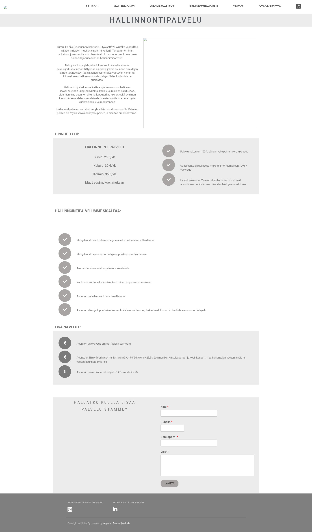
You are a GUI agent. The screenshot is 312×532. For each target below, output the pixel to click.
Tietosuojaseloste (121, 523)
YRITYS (238, 6)
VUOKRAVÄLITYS (162, 6)
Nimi (164, 407)
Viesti (164, 451)
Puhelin (166, 422)
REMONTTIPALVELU (203, 6)
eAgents (107, 523)
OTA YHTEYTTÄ (270, 6)
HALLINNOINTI (124, 6)
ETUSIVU (92, 6)
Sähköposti (169, 437)
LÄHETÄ (169, 483)
